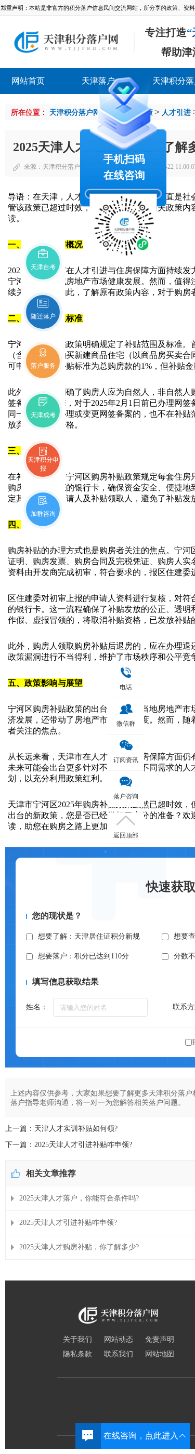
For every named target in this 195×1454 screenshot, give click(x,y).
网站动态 (118, 1339)
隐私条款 (77, 1354)
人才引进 (176, 112)
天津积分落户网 (74, 112)
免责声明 (159, 1339)
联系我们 (118, 1354)
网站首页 (28, 80)
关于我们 (77, 1339)
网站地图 (159, 1354)
